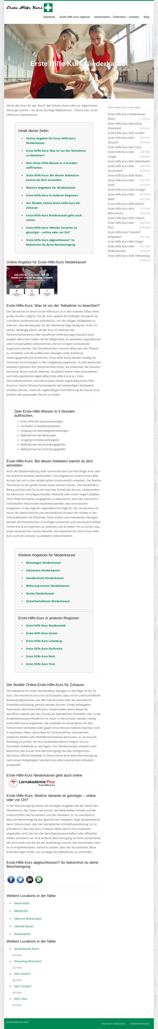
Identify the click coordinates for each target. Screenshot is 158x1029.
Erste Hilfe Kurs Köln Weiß (129, 197)
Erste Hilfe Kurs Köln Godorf (129, 133)
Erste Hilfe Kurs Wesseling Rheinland (129, 126)
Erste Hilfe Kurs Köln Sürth (129, 182)
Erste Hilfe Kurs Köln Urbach (129, 218)
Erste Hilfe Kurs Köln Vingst (129, 242)
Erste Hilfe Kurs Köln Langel (129, 154)
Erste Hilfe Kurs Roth (40, 656)
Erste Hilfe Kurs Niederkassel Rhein (129, 116)
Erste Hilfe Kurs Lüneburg (44, 641)
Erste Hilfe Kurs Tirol (40, 664)
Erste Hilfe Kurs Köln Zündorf (129, 140)
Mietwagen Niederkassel (43, 562)
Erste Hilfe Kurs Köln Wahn (129, 176)
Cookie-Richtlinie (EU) (139, 1023)
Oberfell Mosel (23, 926)
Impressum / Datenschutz (113, 1023)
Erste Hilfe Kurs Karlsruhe (44, 648)
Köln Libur (20, 999)
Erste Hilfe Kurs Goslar (42, 633)
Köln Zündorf (22, 986)
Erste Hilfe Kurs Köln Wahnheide (129, 161)
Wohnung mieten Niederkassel (47, 586)
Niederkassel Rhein (26, 949)
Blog (146, 16)
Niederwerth (22, 934)
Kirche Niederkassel (40, 593)
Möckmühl (21, 911)
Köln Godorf (22, 974)
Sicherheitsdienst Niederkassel (48, 601)
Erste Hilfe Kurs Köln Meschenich (129, 211)
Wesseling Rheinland (27, 961)
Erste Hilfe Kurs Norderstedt (46, 625)
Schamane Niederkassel (43, 570)
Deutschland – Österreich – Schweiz (116, 16)
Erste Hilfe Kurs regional (75, 16)
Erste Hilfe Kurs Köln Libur (129, 147)
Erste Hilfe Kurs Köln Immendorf (129, 168)
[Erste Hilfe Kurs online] (29, 7)
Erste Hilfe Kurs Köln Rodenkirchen (129, 248)
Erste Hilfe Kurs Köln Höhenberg (129, 256)
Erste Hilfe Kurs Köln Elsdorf (129, 204)
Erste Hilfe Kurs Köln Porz (129, 225)
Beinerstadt (21, 903)
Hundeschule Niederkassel (45, 578)
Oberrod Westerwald (27, 918)
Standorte (49, 16)
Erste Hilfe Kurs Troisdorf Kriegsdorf (129, 234)
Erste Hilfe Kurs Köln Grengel (129, 190)
